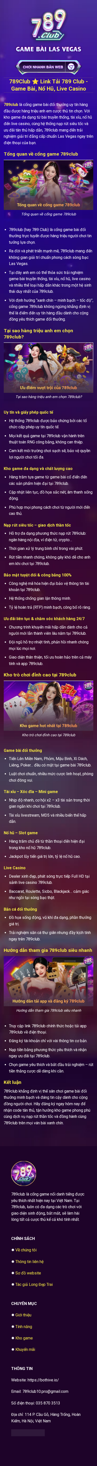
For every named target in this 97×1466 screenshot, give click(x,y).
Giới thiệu (23, 1315)
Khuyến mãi (25, 1349)
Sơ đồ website (28, 1273)
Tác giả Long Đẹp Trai (34, 1284)
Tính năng (23, 1326)
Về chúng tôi (26, 1250)
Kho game (24, 1338)
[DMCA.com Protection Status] (28, 1432)
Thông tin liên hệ (29, 1261)
